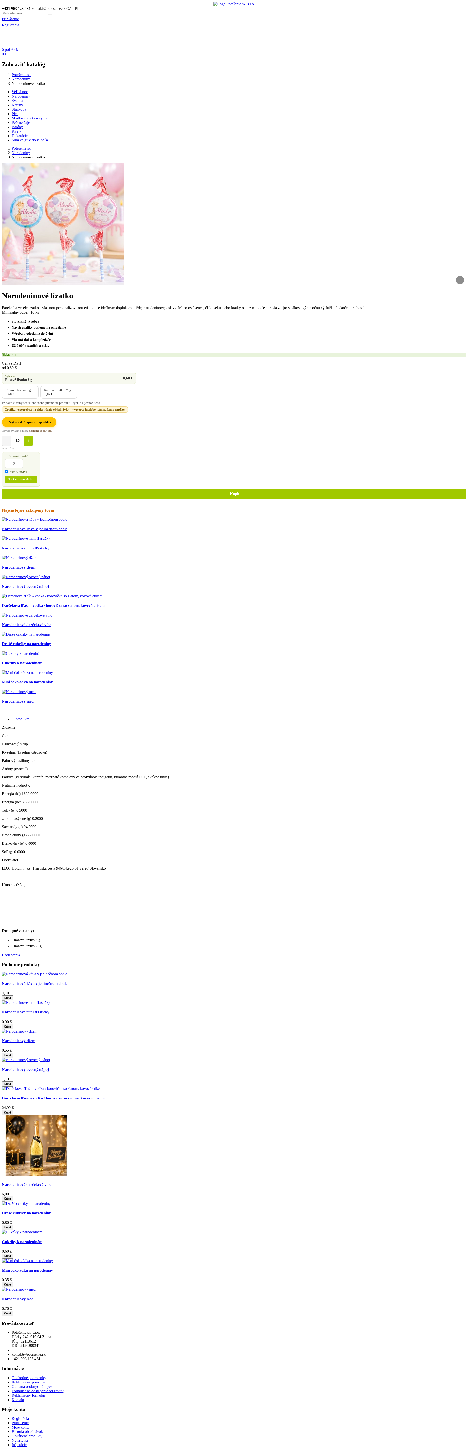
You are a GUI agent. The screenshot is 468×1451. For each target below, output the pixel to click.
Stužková (19, 109)
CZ (68, 8)
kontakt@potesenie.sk (48, 8)
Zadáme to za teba (40, 430)
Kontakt (18, 1400)
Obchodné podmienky (29, 1378)
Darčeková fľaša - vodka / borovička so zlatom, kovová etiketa (53, 605)
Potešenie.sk (21, 75)
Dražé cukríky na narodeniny (26, 644)
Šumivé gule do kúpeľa (30, 140)
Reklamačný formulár (28, 1395)
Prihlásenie (10, 19)
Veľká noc (20, 92)
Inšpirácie (19, 1445)
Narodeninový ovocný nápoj (25, 586)
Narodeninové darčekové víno (26, 625)
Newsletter (20, 1440)
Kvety (16, 131)
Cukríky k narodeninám (22, 663)
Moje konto (20, 1427)
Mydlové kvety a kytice (30, 118)
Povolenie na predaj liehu (31, 1350)
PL (77, 8)
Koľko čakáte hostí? (16, 456)
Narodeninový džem (18, 567)
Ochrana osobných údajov (32, 1386)
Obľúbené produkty (27, 1436)
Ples (15, 114)
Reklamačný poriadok (29, 1382)
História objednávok (27, 1432)
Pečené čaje (21, 122)
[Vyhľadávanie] (50, 14)
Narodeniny (21, 79)
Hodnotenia (11, 955)
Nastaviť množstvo (21, 479)
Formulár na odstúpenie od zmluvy (38, 1391)
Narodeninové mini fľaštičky (25, 548)
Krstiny (17, 105)
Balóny (17, 127)
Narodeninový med (18, 701)
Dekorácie (20, 136)
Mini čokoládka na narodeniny (27, 682)
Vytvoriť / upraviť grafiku (30, 422)
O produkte (20, 719)
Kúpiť (234, 494)
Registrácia (10, 25)
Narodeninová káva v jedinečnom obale (34, 529)
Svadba (17, 100)
